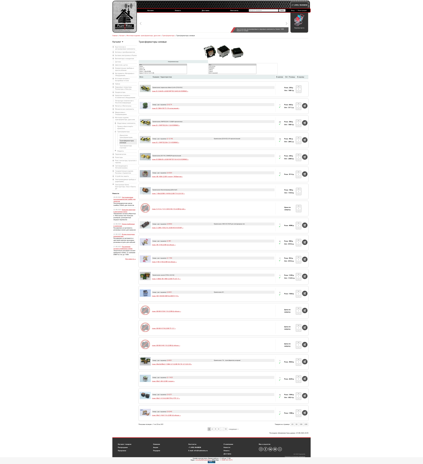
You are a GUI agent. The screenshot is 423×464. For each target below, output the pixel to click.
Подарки (156, 450)
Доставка (205, 10)
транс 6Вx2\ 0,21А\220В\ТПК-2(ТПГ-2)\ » (166, 398)
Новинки (156, 444)
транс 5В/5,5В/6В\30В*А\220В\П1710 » (165, 296)
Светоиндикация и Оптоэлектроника (121, 167)
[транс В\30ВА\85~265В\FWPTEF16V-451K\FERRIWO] (145, 157)
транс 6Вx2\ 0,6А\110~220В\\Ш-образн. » (166, 415)
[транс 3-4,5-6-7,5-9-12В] (163, 73)
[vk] (270, 449)
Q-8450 (169, 224)
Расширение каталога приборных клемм (122, 248)
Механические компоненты (124, 109)
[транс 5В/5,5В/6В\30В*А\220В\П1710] (145, 293)
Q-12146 (170, 139)
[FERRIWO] (232, 68)
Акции (155, 447)
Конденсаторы (120, 92)
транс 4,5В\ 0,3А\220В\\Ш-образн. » (164, 262)
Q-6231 (169, 394)
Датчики (118, 62)
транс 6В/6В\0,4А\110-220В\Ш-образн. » (166, 345)
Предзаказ (122, 450)
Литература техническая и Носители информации (124, 102)
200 (306, 424)
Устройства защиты (122, 176)
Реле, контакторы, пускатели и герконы (125, 162)
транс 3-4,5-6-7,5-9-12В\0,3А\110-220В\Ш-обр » (169, 209)
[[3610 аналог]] (232, 73)
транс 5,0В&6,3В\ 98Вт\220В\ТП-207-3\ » (166, 279)
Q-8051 (169, 360)
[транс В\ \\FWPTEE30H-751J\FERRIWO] (145, 140)
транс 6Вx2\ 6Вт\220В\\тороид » (163, 381)
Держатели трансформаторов (126, 136)
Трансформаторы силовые (127, 142)
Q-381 (169, 241)
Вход (293, 10)
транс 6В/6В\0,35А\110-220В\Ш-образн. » (166, 311)
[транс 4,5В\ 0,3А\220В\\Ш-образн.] (145, 259)
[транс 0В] (163, 70)
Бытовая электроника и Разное (126, 55)
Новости (227, 447)
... (221, 429)
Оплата (178, 10)
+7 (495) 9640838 (299, 5)
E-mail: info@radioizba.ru (198, 450)
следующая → (233, 429)
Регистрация (302, 10)
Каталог (150, 10)
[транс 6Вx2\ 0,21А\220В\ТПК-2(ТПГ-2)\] (145, 396)
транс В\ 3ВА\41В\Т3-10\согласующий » (165, 108)
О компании (228, 444)
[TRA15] (232, 70)
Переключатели (120, 154)
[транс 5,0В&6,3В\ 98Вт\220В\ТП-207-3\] (145, 276)
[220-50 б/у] (232, 66)
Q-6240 (169, 412)
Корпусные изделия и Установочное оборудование (125, 96)
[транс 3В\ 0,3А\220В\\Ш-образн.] (145, 242)
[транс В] (163, 68)
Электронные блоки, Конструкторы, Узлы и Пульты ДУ (125, 187)
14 (225, 429)
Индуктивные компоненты (126, 123)
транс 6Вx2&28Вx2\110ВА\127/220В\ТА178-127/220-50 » (172, 364)
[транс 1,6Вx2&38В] (163, 71)
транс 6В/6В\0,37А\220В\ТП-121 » (164, 328)
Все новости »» (130, 259)
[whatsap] (280, 449)
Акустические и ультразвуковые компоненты (125, 48)
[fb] (265, 449)
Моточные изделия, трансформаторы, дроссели (125, 118)
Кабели (117, 84)
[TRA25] (232, 71)
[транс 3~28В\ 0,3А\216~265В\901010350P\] (145, 225)
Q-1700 (169, 258)
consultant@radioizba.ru (203, 460)
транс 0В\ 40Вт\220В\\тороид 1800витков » (167, 176)
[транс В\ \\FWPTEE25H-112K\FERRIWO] (145, 123)
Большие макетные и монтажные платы (124, 211)
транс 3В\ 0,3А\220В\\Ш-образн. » (164, 245)
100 (301, 424)
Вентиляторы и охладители (124, 59)
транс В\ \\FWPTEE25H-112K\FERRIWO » (166, 125)
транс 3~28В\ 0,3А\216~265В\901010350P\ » (167, 228)
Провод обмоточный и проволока (125, 127)
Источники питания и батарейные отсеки (122, 80)
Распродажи (123, 447)
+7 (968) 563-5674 (226, 460)
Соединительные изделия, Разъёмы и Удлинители (124, 172)
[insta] (261, 449)
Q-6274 (169, 105)
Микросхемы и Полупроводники (121, 113)
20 (292, 424)
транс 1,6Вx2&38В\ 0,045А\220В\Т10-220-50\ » (168, 193)
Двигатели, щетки (121, 65)
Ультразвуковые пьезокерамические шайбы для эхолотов (124, 199)
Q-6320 (169, 173)
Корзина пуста (299, 28)
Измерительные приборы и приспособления (124, 69)
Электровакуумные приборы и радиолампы (125, 180)
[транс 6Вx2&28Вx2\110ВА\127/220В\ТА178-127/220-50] (145, 362)
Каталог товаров (124, 444)
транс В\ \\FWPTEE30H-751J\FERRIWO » (165, 142)
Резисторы (119, 157)
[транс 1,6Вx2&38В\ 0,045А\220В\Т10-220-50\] (145, 191)
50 (296, 424)
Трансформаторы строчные (126, 147)
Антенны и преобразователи (125, 52)
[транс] (163, 66)
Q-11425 (170, 377)
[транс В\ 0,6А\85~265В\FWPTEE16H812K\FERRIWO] (145, 89)
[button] (140, 23)
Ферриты (120, 151)
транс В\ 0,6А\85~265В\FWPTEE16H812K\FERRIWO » (170, 91)
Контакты (234, 10)
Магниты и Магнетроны (123, 106)
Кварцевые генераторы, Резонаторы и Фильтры (123, 88)
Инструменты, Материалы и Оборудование (124, 74)
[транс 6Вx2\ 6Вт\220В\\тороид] (145, 379)
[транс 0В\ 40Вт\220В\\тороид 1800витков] (145, 174)
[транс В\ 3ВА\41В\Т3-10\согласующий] (145, 106)
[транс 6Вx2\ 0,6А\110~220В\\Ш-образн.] (145, 413)
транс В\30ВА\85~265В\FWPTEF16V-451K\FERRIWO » (170, 159)
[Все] (163, 65)
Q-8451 (169, 292)
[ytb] (275, 449)
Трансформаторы (123, 132)
